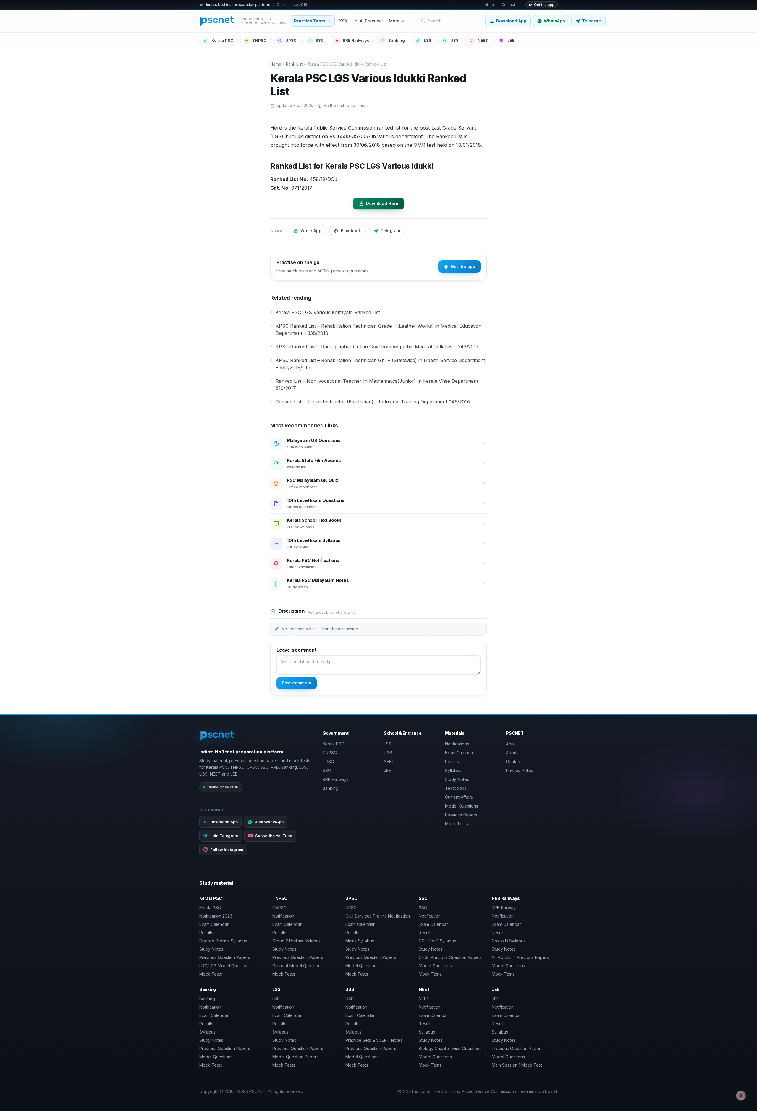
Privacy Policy (519, 770)
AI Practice (371, 20)
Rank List (294, 64)
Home (275, 64)
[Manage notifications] (741, 1095)
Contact (508, 4)
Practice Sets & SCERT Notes (373, 1040)
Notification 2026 (215, 915)
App (510, 743)
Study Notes (457, 779)
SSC (320, 40)
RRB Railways (356, 40)
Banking (396, 40)
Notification (283, 915)
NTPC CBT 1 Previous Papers (520, 957)
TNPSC (259, 40)
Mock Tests (456, 823)
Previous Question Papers (224, 957)
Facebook (351, 230)
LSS (427, 40)
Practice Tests (310, 20)
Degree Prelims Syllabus (223, 940)
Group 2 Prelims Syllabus (296, 940)
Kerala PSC (222, 40)
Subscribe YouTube (273, 835)
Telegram (390, 230)
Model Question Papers (295, 1056)
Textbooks (455, 788)
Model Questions (461, 805)
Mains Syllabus (359, 940)
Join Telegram (224, 835)
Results (452, 761)
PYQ (342, 20)
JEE (510, 40)
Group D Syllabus (508, 940)
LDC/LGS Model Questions (225, 965)
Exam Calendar (459, 752)
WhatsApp (310, 230)
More (394, 20)
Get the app (544, 4)
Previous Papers (461, 814)
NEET (483, 40)
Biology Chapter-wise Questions (450, 1048)
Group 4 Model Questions (297, 965)
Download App (511, 20)
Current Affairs (459, 797)
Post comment (296, 682)
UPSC (291, 40)
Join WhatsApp (269, 821)
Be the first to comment (346, 105)
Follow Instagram (226, 849)
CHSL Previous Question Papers (450, 957)
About (490, 4)
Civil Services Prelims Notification (377, 915)
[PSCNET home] (217, 735)
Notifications (457, 743)
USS (454, 40)
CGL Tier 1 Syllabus (437, 940)
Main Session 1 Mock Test (517, 1065)
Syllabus (453, 770)
